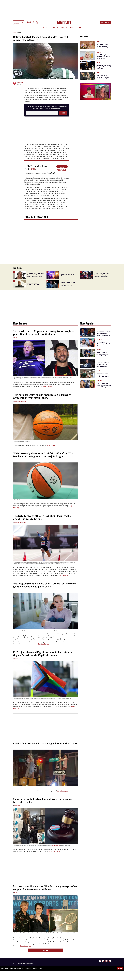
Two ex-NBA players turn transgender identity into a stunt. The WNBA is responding (68, 284)
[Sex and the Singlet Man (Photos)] (52, 275)
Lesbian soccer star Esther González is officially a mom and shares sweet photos (102, 275)
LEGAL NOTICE (73, 961)
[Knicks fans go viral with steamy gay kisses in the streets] (45, 767)
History (72, 27)
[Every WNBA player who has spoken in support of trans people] (87, 65)
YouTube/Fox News (56, 845)
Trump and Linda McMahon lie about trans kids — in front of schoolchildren (103, 354)
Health (62, 27)
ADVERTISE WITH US (39, 961)
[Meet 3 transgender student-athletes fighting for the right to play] (87, 384)
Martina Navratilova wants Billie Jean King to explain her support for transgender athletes (45, 888)
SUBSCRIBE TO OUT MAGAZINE (17, 22)
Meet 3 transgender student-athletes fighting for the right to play (104, 385)
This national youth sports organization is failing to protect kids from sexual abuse (42, 396)
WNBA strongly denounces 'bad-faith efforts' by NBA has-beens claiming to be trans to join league (43, 455)
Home (14, 32)
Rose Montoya (16, 522)
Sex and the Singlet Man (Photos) (67, 275)
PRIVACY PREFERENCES (57, 961)
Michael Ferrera (23, 522)
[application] (95, 91)
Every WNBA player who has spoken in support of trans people (104, 66)
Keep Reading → (48, 387)
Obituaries (99, 339)
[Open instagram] (37, 22)
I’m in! (63, 113)
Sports (19, 32)
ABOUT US (21, 961)
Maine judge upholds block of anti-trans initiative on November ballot (42, 800)
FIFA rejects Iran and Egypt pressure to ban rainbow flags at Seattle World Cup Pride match (42, 653)
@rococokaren (58, 786)
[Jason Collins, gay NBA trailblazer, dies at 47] (19, 284)
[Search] (98, 22)
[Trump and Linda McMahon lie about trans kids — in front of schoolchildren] (87, 353)
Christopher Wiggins (17, 658)
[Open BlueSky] (30, 22)
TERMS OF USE (66, 961)
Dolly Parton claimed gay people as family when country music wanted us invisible (103, 47)
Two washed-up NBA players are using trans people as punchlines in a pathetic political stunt (43, 332)
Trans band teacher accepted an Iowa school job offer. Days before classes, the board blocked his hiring (103, 377)
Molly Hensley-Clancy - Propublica (20, 401)
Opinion (79, 27)
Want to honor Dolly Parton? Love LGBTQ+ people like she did (103, 77)
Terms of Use (38, 968)
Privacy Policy (28, 968)
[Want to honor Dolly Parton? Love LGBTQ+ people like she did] (87, 76)
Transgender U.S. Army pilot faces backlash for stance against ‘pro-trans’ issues (35, 275)
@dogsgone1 (52, 786)
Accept (120, 968)
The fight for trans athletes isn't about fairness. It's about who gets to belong (42, 517)
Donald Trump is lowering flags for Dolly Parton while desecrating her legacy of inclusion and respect (104, 58)
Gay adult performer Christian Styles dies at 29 (103, 343)
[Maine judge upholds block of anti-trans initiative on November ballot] (45, 826)
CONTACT (15, 961)
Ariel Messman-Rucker (18, 747)
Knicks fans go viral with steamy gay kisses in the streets (45, 743)
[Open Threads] (34, 22)
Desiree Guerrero (17, 590)
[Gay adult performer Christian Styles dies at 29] (87, 342)
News (54, 27)
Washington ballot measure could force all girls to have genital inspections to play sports (44, 585)
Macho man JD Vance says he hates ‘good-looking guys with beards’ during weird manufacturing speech (103, 366)
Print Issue (99, 380)
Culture (98, 62)
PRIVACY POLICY (48, 961)
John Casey (16, 337)
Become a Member (62, 166)
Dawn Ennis (16, 892)
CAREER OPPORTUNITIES (29, 961)
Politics (45, 27)
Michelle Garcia (20, 82)
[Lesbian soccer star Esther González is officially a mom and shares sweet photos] (86, 275)
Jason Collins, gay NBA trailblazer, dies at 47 (33, 284)
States (98, 370)
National (99, 329)
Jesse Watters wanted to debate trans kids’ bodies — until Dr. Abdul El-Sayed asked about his (104, 335)
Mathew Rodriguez (17, 459)
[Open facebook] (27, 22)
